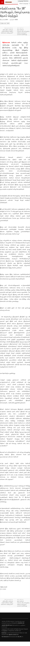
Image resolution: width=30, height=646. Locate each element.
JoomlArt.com (21, 623)
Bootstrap (4, 632)
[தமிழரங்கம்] (8, 2)
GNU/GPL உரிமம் (9, 625)
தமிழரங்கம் (5, 630)
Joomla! (3, 625)
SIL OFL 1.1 (20, 636)
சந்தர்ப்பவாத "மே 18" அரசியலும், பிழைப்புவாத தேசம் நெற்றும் (15, 12)
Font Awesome (5, 636)
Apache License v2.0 (13, 634)
